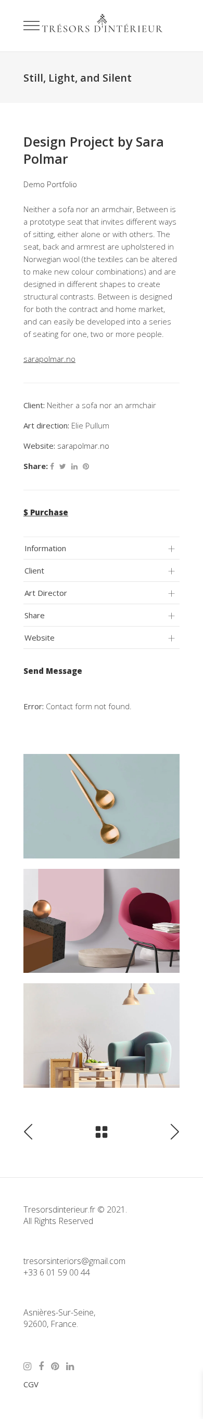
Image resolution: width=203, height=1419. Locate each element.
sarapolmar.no (83, 445)
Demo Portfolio (50, 184)
